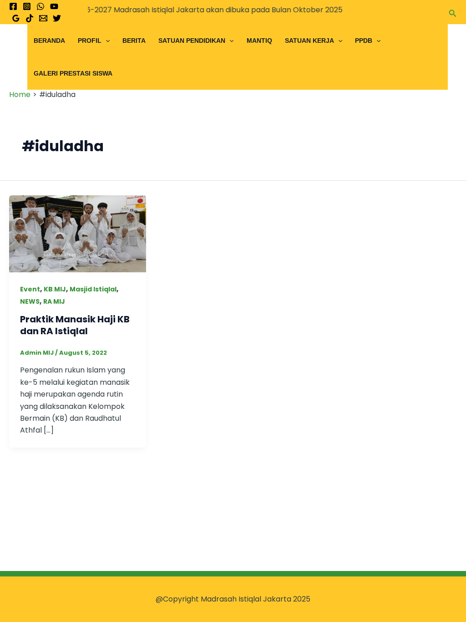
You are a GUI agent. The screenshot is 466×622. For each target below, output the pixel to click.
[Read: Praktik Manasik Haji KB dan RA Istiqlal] (77, 233)
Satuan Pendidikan (191, 40)
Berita (134, 40)
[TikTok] (29, 18)
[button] (453, 12)
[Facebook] (13, 6)
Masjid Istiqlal (93, 289)
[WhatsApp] (40, 6)
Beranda (49, 40)
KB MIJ (55, 289)
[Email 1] (43, 18)
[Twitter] (57, 18)
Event (30, 289)
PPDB (363, 40)
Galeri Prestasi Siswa (73, 73)
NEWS (30, 301)
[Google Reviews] (16, 18)
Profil (89, 40)
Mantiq (259, 40)
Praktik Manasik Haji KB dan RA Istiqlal (75, 325)
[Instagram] (27, 6)
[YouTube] (54, 6)
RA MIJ (54, 301)
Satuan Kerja (309, 40)
